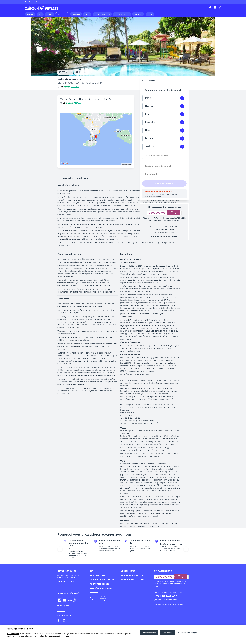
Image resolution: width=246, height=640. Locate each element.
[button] (123, 178)
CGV (91, 571)
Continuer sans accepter (188, 632)
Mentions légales (98, 575)
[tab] (164, 90)
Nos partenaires (13, 634)
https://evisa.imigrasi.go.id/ (168, 346)
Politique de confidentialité (103, 580)
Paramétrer (167, 632)
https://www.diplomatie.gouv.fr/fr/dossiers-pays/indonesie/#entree (150, 399)
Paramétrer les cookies (101, 588)
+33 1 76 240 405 (164, 230)
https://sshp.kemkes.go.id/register (135, 374)
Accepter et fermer (149, 632)
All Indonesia (138, 323)
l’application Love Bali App (154, 280)
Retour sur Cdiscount (35, 2)
